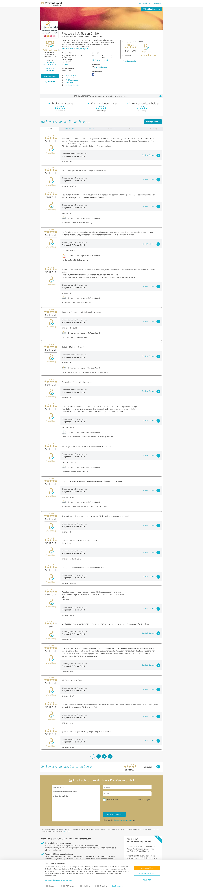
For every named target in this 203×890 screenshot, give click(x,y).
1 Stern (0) (153, 129)
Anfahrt (67, 64)
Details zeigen (116, 886)
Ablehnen (147, 880)
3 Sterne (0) (111, 129)
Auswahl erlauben (147, 873)
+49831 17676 (70, 75)
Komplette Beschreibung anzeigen (74, 48)
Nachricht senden (114, 814)
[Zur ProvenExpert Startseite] (51, 4)
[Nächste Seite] (110, 756)
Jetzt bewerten (50, 76)
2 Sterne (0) (132, 129)
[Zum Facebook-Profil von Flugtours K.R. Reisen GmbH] (93, 75)
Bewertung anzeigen (130, 73)
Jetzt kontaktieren (152, 9)
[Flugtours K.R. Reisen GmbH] (49, 29)
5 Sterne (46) (69, 129)
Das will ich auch (145, 3)
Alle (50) (49, 129)
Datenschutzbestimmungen (62, 880)
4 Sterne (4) (90, 129)
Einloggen (157, 3)
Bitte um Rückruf (112, 800)
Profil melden (67, 831)
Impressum (48, 880)
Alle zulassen (147, 868)
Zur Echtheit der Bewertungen (50, 69)
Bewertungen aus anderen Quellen (50, 63)
